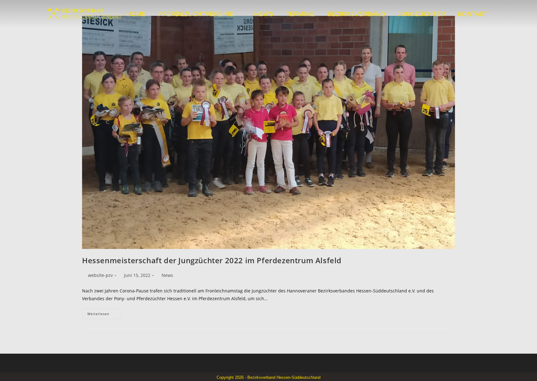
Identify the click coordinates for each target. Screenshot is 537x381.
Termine (300, 14)
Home (136, 14)
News (263, 14)
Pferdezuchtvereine (196, 14)
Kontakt (473, 14)
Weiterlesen (103, 312)
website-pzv (100, 275)
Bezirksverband (356, 14)
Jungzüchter (421, 14)
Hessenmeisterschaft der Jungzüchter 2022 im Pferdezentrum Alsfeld (212, 260)
